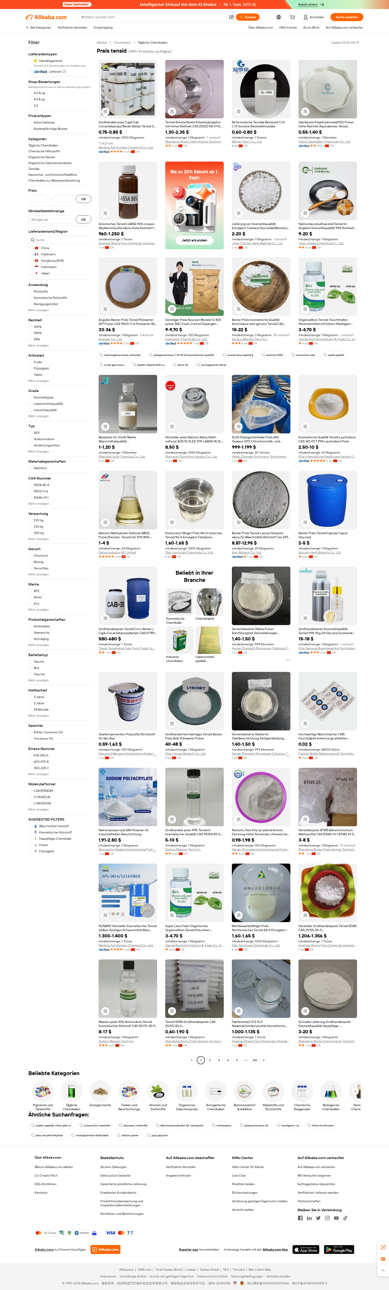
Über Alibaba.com (48, 1157)
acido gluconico (114, 365)
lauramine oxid (305, 355)
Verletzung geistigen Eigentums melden (260, 1201)
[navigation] (59, 552)
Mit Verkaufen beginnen (314, 1175)
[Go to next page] (264, 1060)
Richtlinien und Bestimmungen (122, 1214)
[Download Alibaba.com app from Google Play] (339, 1249)
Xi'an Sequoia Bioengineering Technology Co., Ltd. (328, 648)
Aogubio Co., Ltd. (110, 339)
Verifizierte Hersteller (181, 1167)
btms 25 (183, 365)
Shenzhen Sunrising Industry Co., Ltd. (191, 456)
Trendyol (239, 1269)
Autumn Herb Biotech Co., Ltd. (320, 552)
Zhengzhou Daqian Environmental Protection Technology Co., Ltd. (128, 849)
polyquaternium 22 (256, 1125)
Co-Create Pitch (46, 1175)
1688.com (144, 1269)
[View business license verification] (235, 1283)
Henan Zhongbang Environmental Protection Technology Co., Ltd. (261, 849)
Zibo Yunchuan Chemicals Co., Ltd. (189, 552)
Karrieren (41, 1192)
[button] (231, 17)
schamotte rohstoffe (97, 1125)
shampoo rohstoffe (135, 1125)
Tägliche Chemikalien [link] (152, 42)
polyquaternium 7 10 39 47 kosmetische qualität (184, 355)
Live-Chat (239, 1175)
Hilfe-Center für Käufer (248, 1167)
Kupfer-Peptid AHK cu (151, 365)
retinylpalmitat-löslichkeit (92, 1135)
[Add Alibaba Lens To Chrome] (105, 1249)
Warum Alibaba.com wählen (54, 1167)
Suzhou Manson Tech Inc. (250, 339)
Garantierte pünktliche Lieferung (123, 1184)
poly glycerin (160, 1135)
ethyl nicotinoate (323, 1125)
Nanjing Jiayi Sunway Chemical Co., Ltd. (126, 147)
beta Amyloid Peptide (49, 1135)
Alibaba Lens (44, 1249)
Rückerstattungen (245, 1192)
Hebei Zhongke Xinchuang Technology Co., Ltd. (261, 456)
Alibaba (102, 42)
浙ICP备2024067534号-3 (309, 1283)
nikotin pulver (130, 1135)
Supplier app (188, 1249)
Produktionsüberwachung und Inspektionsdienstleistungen (121, 1203)
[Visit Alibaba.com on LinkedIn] (309, 1218)
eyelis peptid (336, 355)
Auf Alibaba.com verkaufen (316, 1167)
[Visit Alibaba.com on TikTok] (345, 1218)
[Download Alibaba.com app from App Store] (305, 1249)
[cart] (293, 18)
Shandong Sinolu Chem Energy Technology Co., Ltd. (194, 141)
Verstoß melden (243, 1209)
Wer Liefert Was (260, 1269)
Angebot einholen (178, 1175)
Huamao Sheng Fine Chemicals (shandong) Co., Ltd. (128, 243)
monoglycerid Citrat (213, 365)
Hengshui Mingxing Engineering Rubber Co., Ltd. (128, 753)
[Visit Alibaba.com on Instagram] (327, 1218)
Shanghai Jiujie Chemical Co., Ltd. (122, 456)
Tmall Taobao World (168, 1269)
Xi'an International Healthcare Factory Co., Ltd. (328, 456)
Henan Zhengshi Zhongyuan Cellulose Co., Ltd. (261, 648)
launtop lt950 (274, 355)
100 (255, 1060)
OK (83, 199)
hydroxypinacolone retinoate (122, 355)
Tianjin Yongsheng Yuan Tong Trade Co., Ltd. (128, 648)
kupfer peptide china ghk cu (53, 1125)
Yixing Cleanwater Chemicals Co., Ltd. (325, 141)
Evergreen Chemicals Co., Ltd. (186, 339)
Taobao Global (209, 1269)
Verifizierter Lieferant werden (318, 1192)
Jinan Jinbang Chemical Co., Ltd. (321, 243)
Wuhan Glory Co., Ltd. (247, 141)
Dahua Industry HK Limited (117, 552)
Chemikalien (122, 42)
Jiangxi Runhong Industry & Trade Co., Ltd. (328, 339)
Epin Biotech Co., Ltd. (247, 552)
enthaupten (224, 1125)
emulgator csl (290, 1125)
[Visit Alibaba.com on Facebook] (300, 1218)
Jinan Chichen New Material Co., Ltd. (257, 243)
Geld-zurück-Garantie (115, 1175)
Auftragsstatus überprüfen (316, 1184)
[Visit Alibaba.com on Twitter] (318, 1218)
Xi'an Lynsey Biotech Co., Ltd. (185, 753)
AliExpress (126, 1269)
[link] (383, 1247)
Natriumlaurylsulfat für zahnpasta (182, 1125)
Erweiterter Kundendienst (118, 1192)
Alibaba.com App (275, 1249)
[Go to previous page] (192, 1060)
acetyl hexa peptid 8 (240, 355)
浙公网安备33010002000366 (268, 1283)
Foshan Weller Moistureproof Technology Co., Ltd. (328, 753)
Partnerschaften (309, 1201)
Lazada (191, 1269)
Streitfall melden (243, 1184)
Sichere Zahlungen (113, 1167)
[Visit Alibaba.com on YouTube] (336, 1218)
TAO (226, 1269)
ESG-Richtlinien (46, 1184)
